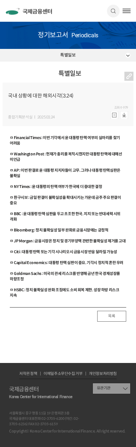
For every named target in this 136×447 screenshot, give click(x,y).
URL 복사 (128, 76)
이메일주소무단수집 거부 (63, 374)
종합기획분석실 (20, 118)
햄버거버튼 (127, 11)
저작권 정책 (28, 374)
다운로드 (124, 115)
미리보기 (114, 115)
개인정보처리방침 (103, 374)
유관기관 (104, 388)
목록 (111, 316)
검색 (113, 11)
